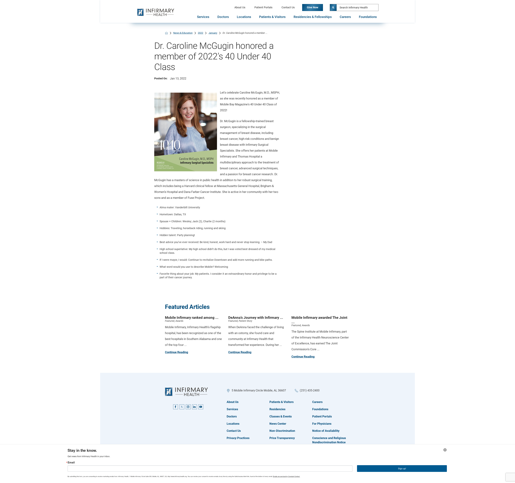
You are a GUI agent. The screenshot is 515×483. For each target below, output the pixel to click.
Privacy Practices (238, 438)
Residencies (277, 409)
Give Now (312, 7)
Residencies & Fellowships (313, 17)
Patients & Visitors (272, 17)
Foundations (368, 17)
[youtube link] (200, 406)
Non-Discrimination (282, 430)
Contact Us (288, 7)
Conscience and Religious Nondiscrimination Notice (329, 440)
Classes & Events (280, 416)
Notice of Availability (325, 430)
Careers (345, 17)
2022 (200, 33)
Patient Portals (263, 7)
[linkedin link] (194, 406)
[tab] (203, 17)
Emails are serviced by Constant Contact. (286, 476)
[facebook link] (175, 406)
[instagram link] (188, 406)
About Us (239, 7)
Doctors (223, 17)
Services (203, 17)
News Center (277, 423)
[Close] (445, 449)
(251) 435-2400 (309, 390)
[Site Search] (333, 7)
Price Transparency (282, 438)
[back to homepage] (166, 33)
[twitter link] (181, 406)
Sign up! (402, 468)
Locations (244, 17)
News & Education (183, 33)
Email (71, 462)
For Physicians (321, 423)
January (213, 33)
